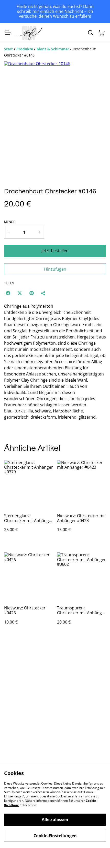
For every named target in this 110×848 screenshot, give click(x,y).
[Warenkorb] (101, 33)
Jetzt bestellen (55, 250)
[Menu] (8, 33)
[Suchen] (90, 33)
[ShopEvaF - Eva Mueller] (29, 33)
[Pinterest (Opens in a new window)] (31, 293)
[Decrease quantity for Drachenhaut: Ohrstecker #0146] (8, 232)
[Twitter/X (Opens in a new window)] (20, 293)
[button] (18, 172)
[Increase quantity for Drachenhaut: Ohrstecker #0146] (39, 232)
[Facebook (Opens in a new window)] (8, 293)
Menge (9, 222)
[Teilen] (43, 293)
